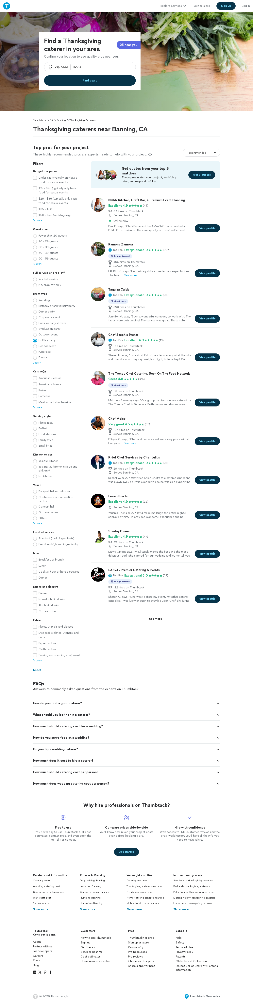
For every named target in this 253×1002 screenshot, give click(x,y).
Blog (36, 965)
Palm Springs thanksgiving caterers (193, 892)
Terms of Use (184, 947)
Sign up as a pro (138, 942)
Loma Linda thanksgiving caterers (192, 903)
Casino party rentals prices (48, 892)
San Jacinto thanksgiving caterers (193, 880)
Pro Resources (137, 952)
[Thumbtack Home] (6, 6)
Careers (38, 955)
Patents (181, 956)
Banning (61, 120)
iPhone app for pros (141, 961)
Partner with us (42, 946)
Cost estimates (91, 956)
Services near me (92, 952)
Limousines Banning (91, 903)
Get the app (88, 947)
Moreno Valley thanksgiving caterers (194, 897)
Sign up (86, 942)
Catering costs (41, 880)
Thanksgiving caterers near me (144, 886)
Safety (180, 942)
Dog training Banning (92, 880)
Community (135, 947)
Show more (40, 909)
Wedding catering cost (46, 886)
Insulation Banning (90, 886)
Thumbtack (39, 120)
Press (36, 960)
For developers (42, 951)
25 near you (128, 45)
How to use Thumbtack (96, 937)
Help (179, 937)
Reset (37, 670)
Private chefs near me (139, 892)
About (37, 941)
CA (51, 120)
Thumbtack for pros (141, 937)
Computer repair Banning (94, 892)
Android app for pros (141, 966)
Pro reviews (135, 956)
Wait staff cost (42, 897)
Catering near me (136, 880)
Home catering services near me (145, 897)
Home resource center (95, 961)
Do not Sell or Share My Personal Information (197, 968)
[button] (115, 250)
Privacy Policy (184, 952)
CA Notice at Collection (191, 961)
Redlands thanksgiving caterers (191, 886)
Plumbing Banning (90, 897)
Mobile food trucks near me (142, 903)
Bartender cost (42, 903)
